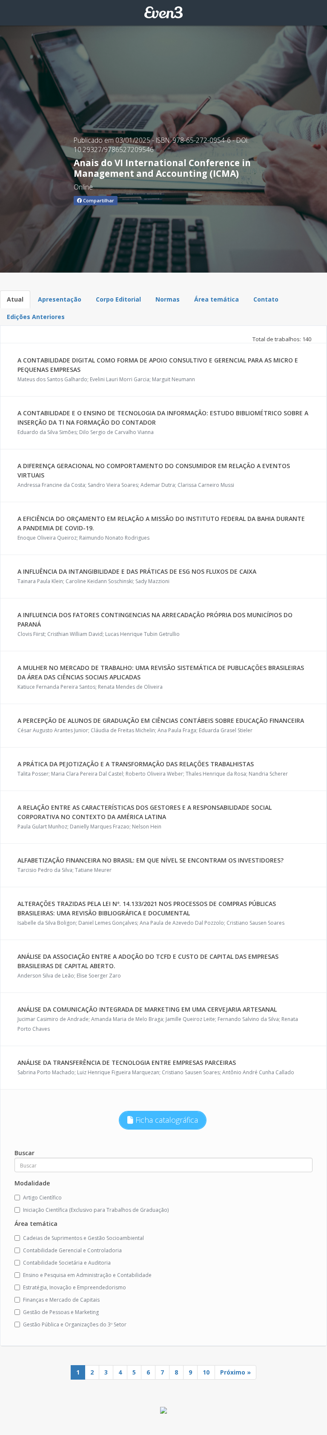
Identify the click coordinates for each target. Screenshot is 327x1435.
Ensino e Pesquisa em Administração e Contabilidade (87, 1275)
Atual (15, 299)
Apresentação (59, 299)
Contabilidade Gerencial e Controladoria (72, 1250)
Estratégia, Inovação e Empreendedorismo (74, 1287)
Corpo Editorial (118, 299)
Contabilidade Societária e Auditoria (67, 1262)
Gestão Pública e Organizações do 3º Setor (74, 1324)
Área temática (216, 299)
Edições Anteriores (36, 317)
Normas (167, 299)
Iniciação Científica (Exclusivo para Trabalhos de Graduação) (96, 1210)
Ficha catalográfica (165, 1120)
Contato (265, 299)
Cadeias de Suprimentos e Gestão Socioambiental (83, 1238)
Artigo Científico (42, 1197)
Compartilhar (98, 200)
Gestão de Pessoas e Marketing (61, 1312)
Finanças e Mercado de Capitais (61, 1299)
